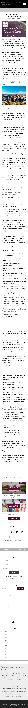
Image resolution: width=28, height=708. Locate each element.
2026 (6, 632)
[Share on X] (11, 532)
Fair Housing (20, 696)
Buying (3, 602)
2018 (6, 654)
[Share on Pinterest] (17, 532)
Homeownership (5, 606)
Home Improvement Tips (7, 616)
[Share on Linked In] (22, 532)
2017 (6, 657)
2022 (6, 643)
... (22, 540)
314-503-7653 (16, 683)
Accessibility (14, 696)
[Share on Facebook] (6, 532)
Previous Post (7, 549)
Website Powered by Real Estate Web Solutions (14, 701)
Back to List (14, 518)
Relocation (13, 537)
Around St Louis (9, 540)
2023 (6, 640)
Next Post (22, 549)
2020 (6, 648)
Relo (7, 537)
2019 (6, 651)
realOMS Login (16, 705)
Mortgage (4, 614)
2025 (6, 634)
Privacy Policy (8, 696)
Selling (3, 600)
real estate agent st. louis (7, 604)
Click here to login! (14, 578)
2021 (6, 646)
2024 (6, 637)
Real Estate (20, 537)
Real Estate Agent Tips (7, 608)
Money (3, 610)
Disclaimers (11, 705)
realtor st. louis (18, 540)
